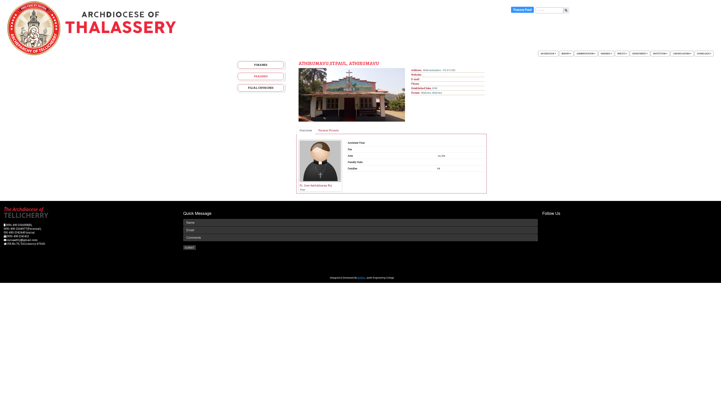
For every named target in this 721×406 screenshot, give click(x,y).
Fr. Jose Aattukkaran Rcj (316, 185)
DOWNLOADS (703, 53)
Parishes (261, 76)
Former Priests (328, 130)
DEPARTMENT (639, 53)
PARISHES (606, 53)
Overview (305, 130)
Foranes (260, 65)
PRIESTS (621, 53)
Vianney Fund (522, 9)
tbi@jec (361, 277)
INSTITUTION (659, 53)
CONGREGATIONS (681, 53)
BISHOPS (566, 53)
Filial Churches (260, 87)
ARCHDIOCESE (548, 53)
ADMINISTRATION (585, 53)
